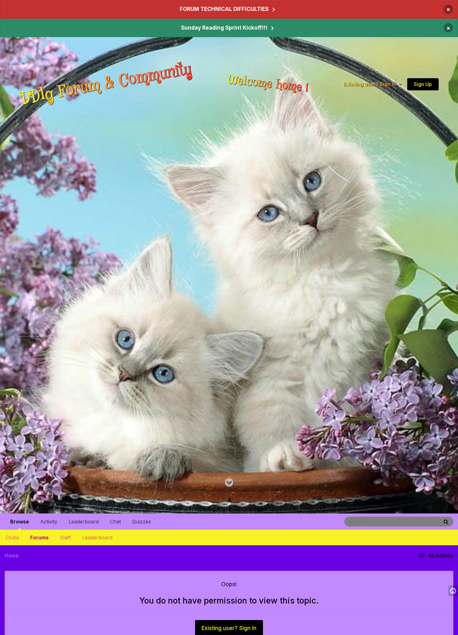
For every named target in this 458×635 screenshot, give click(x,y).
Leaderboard (97, 537)
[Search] (446, 522)
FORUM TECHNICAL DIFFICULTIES (224, 9)
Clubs (12, 537)
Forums (39, 537)
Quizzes (141, 521)
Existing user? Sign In (371, 84)
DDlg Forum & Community (106, 84)
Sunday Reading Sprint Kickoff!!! (224, 28)
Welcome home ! (268, 84)
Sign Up (423, 84)
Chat (115, 521)
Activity (48, 521)
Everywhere (419, 521)
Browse (19, 521)
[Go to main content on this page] (229, 483)
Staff (65, 537)
